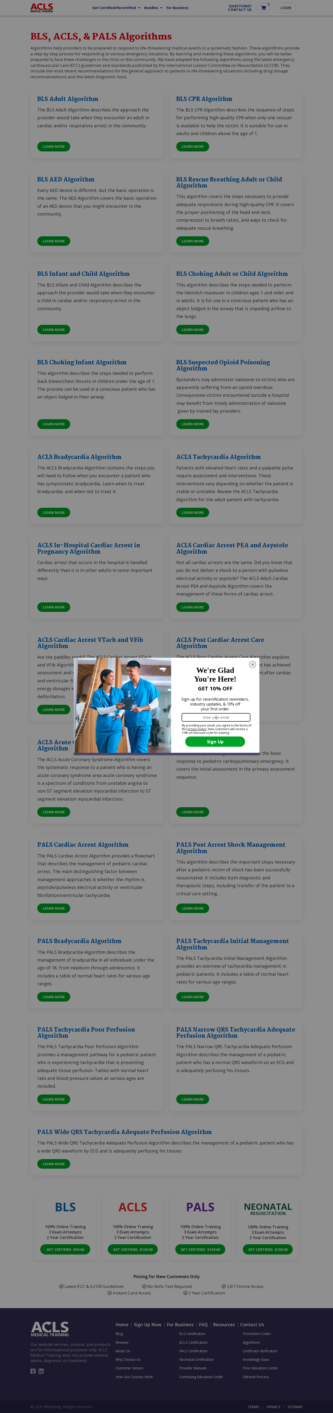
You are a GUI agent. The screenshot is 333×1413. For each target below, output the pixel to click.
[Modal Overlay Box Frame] (166, 706)
